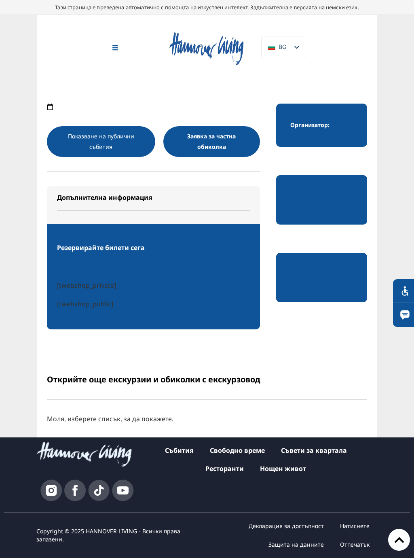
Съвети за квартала (314, 450)
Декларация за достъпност (286, 526)
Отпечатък (355, 544)
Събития (179, 450)
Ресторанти (224, 468)
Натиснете (355, 526)
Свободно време (237, 450)
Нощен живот (283, 468)
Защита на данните (296, 544)
